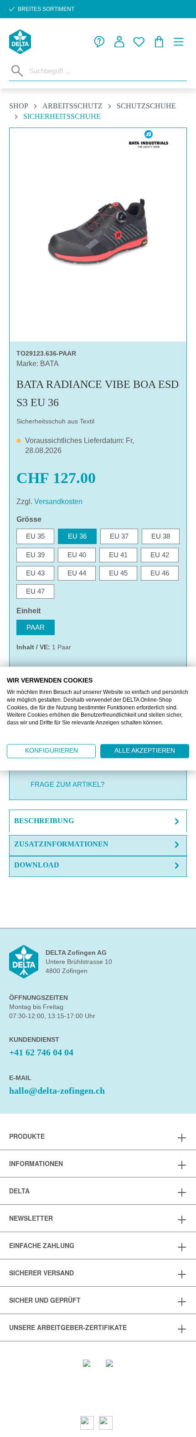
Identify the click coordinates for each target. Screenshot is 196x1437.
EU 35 (35, 536)
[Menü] (179, 42)
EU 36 (77, 536)
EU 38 (160, 536)
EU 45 (118, 573)
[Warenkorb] (159, 42)
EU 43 (35, 573)
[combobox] (106, 70)
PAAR (35, 627)
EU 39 (35, 555)
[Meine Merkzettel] (139, 42)
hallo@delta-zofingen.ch (57, 1090)
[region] (98, 231)
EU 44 (76, 573)
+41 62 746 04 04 (41, 1052)
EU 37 (119, 536)
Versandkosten (58, 501)
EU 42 (159, 555)
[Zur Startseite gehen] (20, 41)
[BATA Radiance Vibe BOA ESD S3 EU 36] (97, 231)
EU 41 (118, 555)
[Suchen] (17, 71)
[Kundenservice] (99, 42)
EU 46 (159, 573)
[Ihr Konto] (119, 42)
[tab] (98, 821)
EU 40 (76, 555)
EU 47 (35, 591)
